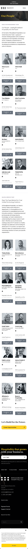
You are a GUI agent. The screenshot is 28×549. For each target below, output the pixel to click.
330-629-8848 (14, 3)
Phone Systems (23, 469)
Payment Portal (5, 506)
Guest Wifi (4, 469)
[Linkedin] (2, 71)
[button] (26, 530)
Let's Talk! (6, 457)
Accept (14, 545)
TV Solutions (13, 469)
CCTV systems (12, 226)
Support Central (5, 509)
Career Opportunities (9, 427)
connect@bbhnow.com (7, 492)
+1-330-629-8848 (6, 494)
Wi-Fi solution (15, 223)
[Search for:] (12, 522)
